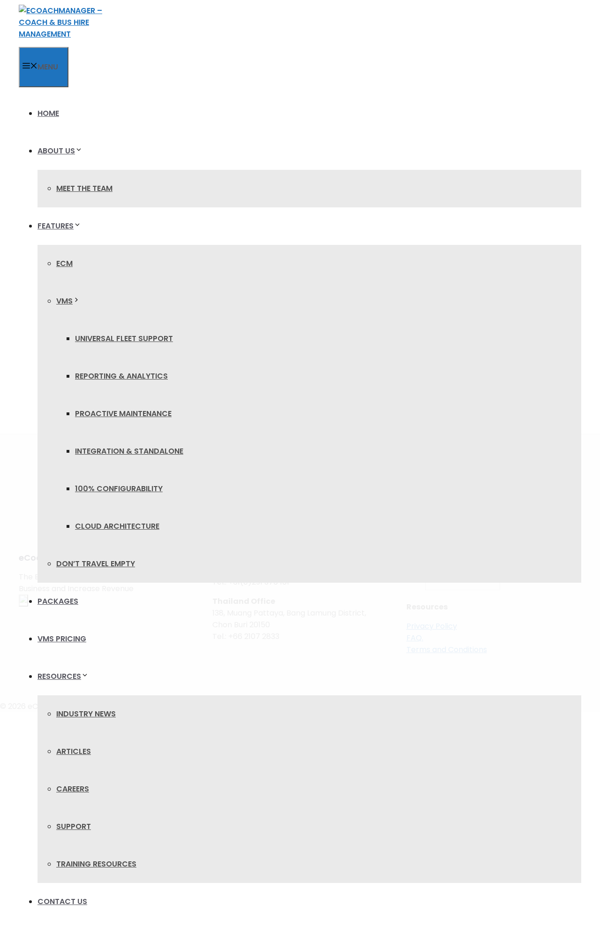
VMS (64, 301)
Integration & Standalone (129, 451)
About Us (56, 150)
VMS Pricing (62, 638)
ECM (64, 263)
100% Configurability (119, 488)
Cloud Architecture (117, 526)
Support (73, 826)
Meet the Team (84, 188)
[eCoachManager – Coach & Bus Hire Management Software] (63, 23)
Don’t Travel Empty (95, 563)
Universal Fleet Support (124, 338)
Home (48, 113)
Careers (72, 788)
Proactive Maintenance (123, 413)
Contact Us (62, 901)
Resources (59, 676)
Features (56, 226)
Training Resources (96, 864)
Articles (73, 751)
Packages (58, 601)
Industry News (86, 713)
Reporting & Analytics (121, 376)
